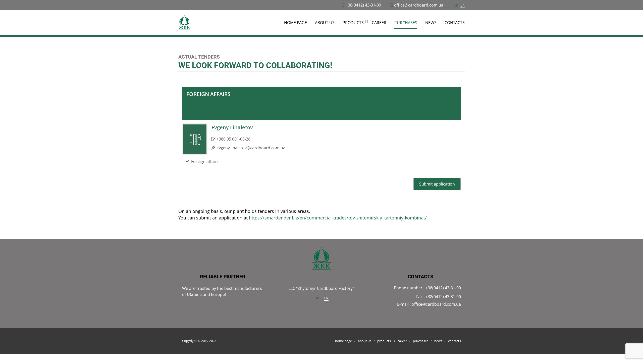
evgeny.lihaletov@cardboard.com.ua (251, 147)
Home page (295, 22)
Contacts (455, 22)
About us (325, 22)
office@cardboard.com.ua (418, 5)
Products (384, 341)
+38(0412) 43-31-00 (363, 5)
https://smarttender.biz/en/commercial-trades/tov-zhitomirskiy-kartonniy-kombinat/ (338, 218)
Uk (456, 5)
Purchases (405, 22)
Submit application (437, 184)
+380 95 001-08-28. (234, 139)
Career (379, 22)
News (431, 22)
